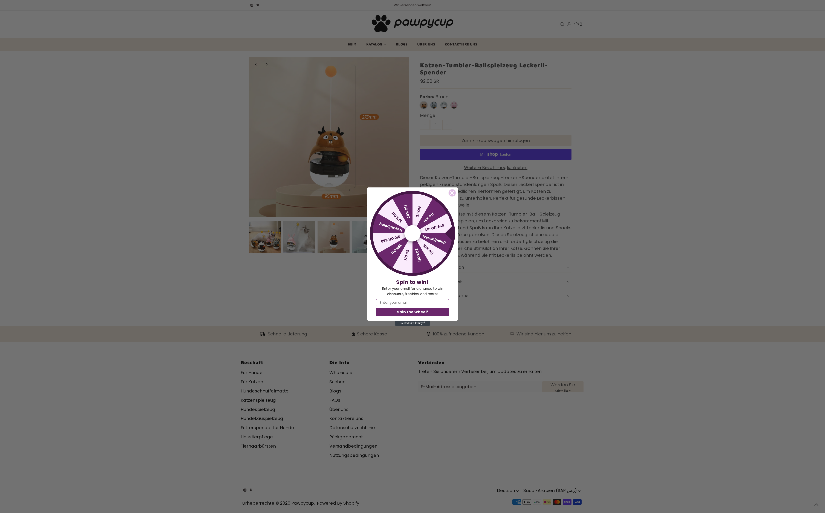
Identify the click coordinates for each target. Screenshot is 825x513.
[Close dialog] (452, 193)
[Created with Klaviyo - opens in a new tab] (412, 323)
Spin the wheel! (412, 312)
